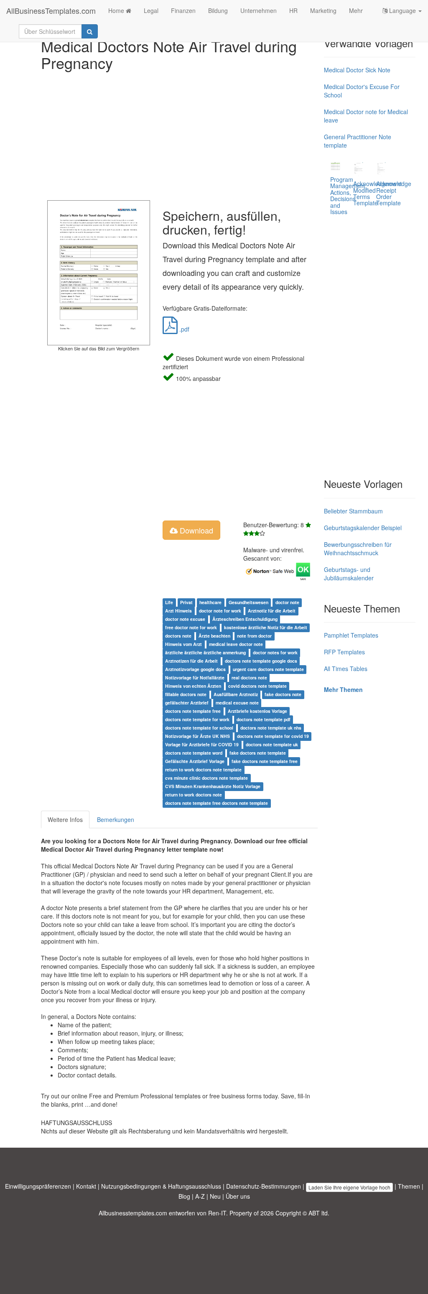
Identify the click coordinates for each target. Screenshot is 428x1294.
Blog (184, 1196)
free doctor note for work (191, 627)
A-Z (200, 1196)
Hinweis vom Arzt (183, 644)
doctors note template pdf (263, 719)
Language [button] (402, 10)
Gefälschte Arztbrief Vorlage (194, 761)
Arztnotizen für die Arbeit (191, 661)
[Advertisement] (179, 133)
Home (117, 10)
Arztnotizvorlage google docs (195, 669)
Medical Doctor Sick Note (357, 70)
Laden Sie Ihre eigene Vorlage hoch (349, 1187)
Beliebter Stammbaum (353, 511)
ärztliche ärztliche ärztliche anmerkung (205, 652)
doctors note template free (193, 711)
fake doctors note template (257, 753)
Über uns (238, 1196)
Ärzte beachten (214, 636)
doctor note (287, 602)
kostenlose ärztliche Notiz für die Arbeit (265, 627)
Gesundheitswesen (248, 602)
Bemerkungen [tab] (115, 819)
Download (195, 530)
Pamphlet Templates (351, 635)
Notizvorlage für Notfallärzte (194, 677)
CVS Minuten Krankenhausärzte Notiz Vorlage (212, 786)
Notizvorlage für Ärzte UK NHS (197, 736)
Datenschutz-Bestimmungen (263, 1186)
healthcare (210, 602)
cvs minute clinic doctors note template (206, 778)
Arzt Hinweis (178, 610)
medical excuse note (237, 702)
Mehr (356, 10)
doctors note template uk (272, 744)
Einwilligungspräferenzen (38, 1186)
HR (293, 10)
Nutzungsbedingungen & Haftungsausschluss (161, 1186)
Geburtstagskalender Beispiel (363, 527)
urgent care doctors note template (268, 669)
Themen (409, 1186)
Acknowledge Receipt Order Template (393, 193)
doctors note (178, 636)
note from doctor (254, 636)
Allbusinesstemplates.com (133, 1213)
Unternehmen (258, 10)
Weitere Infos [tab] (65, 819)
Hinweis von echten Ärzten (193, 686)
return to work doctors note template (203, 769)
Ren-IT (217, 1213)
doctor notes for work (275, 652)
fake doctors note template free (265, 761)
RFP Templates (344, 652)
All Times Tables (345, 668)
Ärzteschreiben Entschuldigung (245, 619)
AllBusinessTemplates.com (51, 10)
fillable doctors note (185, 694)
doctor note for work (220, 610)
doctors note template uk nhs (270, 728)
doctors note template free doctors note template (216, 803)
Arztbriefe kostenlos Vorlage (257, 711)
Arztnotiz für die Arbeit (272, 610)
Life (169, 602)
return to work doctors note (193, 794)
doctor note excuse (185, 619)
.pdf (183, 329)
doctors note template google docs (261, 661)
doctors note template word (193, 753)
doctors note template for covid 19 (273, 736)
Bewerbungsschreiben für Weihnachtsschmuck (358, 548)
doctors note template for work (197, 719)
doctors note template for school (199, 728)
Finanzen (183, 10)
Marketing (323, 10)
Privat (186, 602)
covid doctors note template (257, 686)
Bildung (218, 10)
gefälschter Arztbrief (187, 702)
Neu (215, 1196)
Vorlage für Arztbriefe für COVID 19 (202, 744)
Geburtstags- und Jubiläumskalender (349, 573)
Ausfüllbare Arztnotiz (236, 694)
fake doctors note (283, 694)
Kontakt (86, 1186)
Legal (151, 10)
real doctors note (249, 677)
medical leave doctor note (236, 644)
